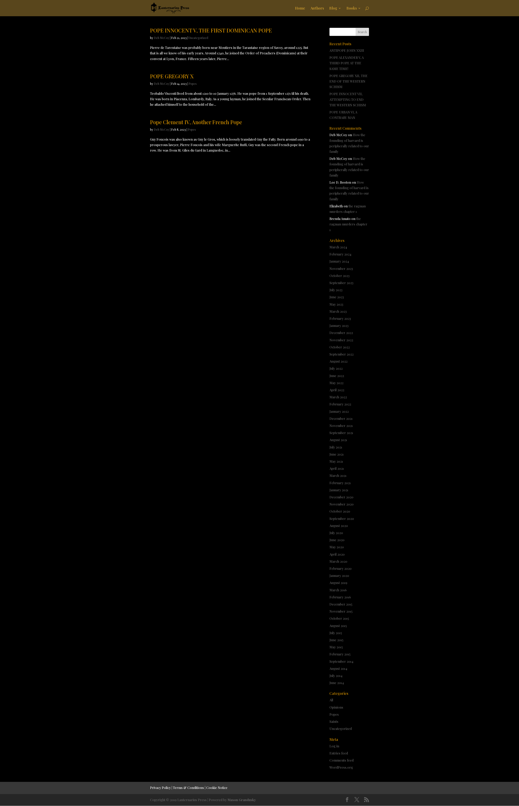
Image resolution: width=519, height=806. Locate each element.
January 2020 (339, 575)
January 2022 (339, 411)
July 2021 (335, 447)
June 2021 (336, 454)
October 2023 (339, 276)
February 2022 (340, 404)
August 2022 (338, 361)
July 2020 (336, 533)
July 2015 (335, 633)
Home (300, 9)
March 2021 (337, 475)
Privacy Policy (160, 788)
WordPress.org (341, 767)
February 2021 (340, 483)
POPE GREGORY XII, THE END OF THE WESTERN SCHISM (348, 81)
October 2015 (339, 618)
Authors (317, 9)
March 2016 (338, 590)
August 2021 (338, 440)
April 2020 (337, 554)
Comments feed (341, 760)
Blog (333, 9)
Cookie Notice (216, 788)
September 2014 (341, 661)
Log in (334, 746)
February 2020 (340, 568)
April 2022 (336, 390)
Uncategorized (198, 38)
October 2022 (339, 347)
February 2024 (340, 254)
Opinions (336, 707)
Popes (193, 84)
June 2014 (336, 683)
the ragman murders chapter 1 (348, 224)
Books (351, 9)
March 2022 (338, 397)
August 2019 (338, 583)
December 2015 (340, 604)
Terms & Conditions (188, 788)
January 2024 (339, 261)
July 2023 (335, 290)
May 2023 (336, 304)
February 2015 (339, 654)
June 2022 (336, 376)
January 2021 (338, 490)
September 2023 (341, 283)
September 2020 (341, 518)
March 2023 (338, 311)
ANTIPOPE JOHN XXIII (346, 50)
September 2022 (341, 354)
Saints (333, 721)
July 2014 (335, 675)
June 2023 (336, 297)
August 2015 (338, 626)
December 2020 (341, 497)
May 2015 (336, 647)
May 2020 (336, 547)
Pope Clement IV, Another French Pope (196, 122)
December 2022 (341, 333)
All (331, 700)
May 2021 (336, 461)
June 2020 (336, 540)
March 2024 (338, 247)
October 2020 (339, 511)
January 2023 (339, 325)
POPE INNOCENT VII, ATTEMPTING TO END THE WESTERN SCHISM (347, 99)
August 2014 (338, 668)
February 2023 (340, 318)
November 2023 (341, 268)
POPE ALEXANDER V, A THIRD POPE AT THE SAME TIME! (346, 63)
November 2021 (341, 425)
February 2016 (340, 597)
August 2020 (338, 526)
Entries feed (338, 753)
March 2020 (338, 561)
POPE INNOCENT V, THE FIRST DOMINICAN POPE (211, 30)
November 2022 (341, 340)
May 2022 (336, 383)
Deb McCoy (161, 38)
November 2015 (340, 611)
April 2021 (336, 468)
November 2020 (341, 504)
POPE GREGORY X (172, 76)
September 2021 (341, 433)
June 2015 (336, 640)
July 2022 (336, 368)
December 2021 (341, 418)
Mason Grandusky (241, 800)
